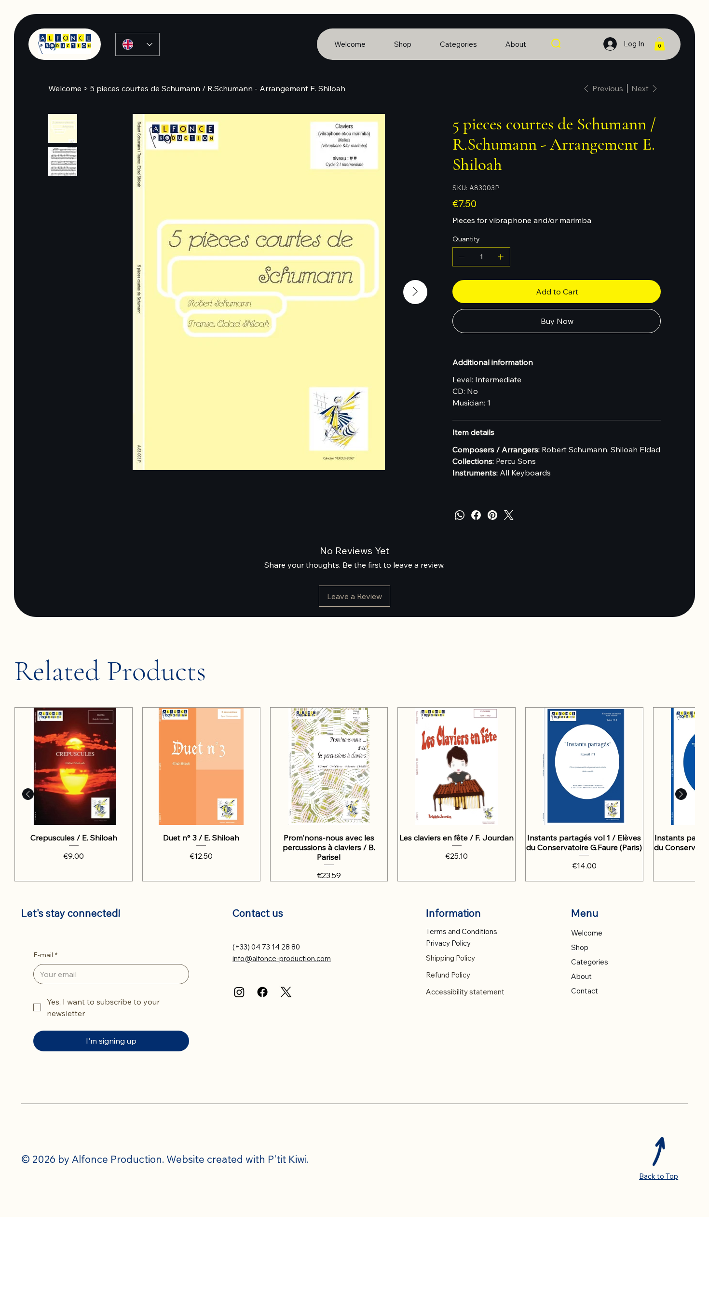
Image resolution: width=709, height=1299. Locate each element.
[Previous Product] (28, 794)
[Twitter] (509, 515)
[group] (354, 794)
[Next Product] (681, 794)
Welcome (586, 932)
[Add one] (500, 256)
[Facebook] (476, 515)
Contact (584, 990)
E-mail (45, 954)
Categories (589, 961)
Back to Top (658, 1176)
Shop (579, 947)
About (581, 976)
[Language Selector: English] (137, 44)
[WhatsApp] (459, 515)
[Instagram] (239, 992)
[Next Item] (415, 292)
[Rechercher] (556, 44)
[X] (286, 992)
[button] (659, 43)
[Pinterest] (492, 515)
